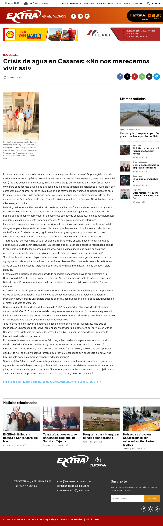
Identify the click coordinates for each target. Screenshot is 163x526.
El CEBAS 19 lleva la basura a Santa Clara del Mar (20, 438)
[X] (87, 16)
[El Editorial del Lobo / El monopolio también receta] (125, 150)
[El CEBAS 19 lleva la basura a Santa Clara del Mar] (21, 419)
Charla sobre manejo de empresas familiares (146, 166)
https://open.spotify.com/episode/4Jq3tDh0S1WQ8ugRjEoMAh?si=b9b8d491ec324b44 (52, 381)
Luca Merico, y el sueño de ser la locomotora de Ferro (146, 196)
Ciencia (6, 445)
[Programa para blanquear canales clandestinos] (101, 419)
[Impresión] (149, 76)
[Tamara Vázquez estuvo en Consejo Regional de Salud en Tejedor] (61, 419)
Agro (122, 130)
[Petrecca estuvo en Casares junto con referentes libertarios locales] (141, 419)
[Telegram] (156, 76)
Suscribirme (151, 498)
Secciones (137, 146)
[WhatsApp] (142, 76)
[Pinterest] (134, 76)
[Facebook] (73, 16)
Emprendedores (140, 162)
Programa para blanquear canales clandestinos (101, 436)
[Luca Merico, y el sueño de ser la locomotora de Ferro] (125, 194)
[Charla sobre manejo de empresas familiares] (125, 166)
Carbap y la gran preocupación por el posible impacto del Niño (139, 135)
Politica (126, 449)
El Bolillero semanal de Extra (145, 180)
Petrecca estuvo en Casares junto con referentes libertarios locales (138, 440)
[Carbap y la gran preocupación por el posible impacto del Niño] (140, 114)
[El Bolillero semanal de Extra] (125, 180)
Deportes (137, 190)
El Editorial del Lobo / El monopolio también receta (146, 151)
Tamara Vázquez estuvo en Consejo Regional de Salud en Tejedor (60, 438)
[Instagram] (80, 16)
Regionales (10, 55)
